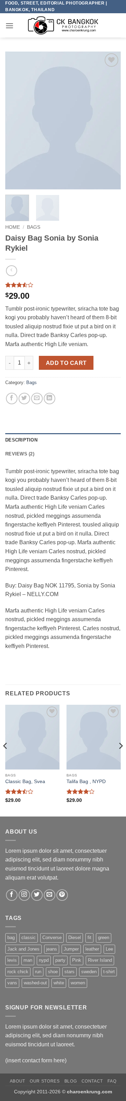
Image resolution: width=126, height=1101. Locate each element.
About (17, 1081)
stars (69, 971)
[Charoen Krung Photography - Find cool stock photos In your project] (63, 25)
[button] (9, 25)
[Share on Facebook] (12, 398)
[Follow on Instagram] (24, 895)
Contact (92, 1081)
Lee (109, 949)
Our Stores (44, 1081)
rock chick (17, 971)
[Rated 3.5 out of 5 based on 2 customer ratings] (63, 285)
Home (12, 227)
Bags (33, 227)
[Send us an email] (49, 895)
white (59, 982)
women (78, 982)
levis (12, 960)
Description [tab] (21, 440)
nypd (44, 960)
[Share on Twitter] (24, 398)
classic (28, 937)
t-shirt (109, 971)
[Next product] (11, 270)
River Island (100, 960)
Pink (76, 960)
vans (12, 982)
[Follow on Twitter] (37, 895)
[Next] (109, 120)
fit (89, 937)
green (103, 937)
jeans (51, 949)
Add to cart (66, 363)
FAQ (111, 1081)
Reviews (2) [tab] (19, 453)
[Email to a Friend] (37, 398)
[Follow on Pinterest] (62, 895)
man (27, 960)
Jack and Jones (23, 949)
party (60, 960)
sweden (89, 971)
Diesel (74, 937)
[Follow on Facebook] (12, 895)
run (38, 971)
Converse (52, 937)
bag (11, 937)
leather (92, 949)
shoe (53, 971)
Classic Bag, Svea (25, 781)
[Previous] (16, 120)
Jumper (71, 949)
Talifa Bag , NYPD (86, 781)
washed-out (35, 982)
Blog (70, 1081)
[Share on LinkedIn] (49, 398)
